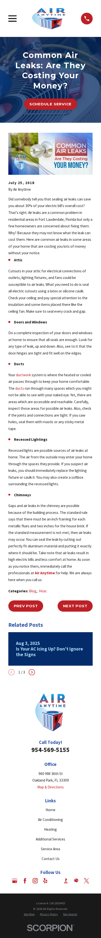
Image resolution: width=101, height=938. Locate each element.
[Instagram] (35, 880)
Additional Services (50, 839)
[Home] (49, 18)
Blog (33, 591)
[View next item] (32, 672)
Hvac (43, 591)
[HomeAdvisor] (76, 880)
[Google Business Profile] (14, 880)
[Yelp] (45, 880)
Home (50, 809)
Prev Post (26, 606)
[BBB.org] (65, 880)
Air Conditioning (50, 819)
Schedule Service (50, 104)
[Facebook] (24, 880)
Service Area (50, 849)
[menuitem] (29, 914)
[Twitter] (86, 880)
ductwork (23, 375)
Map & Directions (50, 787)
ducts (19, 388)
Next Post (75, 606)
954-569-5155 (50, 750)
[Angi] (55, 880)
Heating (50, 829)
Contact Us (51, 858)
